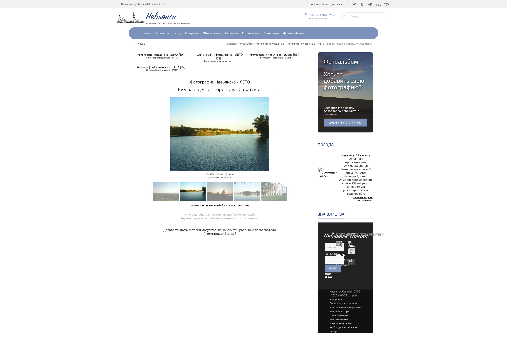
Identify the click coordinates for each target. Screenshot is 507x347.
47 (215, 205)
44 (207, 205)
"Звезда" (340, 254)
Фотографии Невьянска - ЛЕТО (220, 54)
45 (210, 205)
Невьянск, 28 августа (356, 155)
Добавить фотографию (345, 122)
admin (231, 174)
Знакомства (331, 214)
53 (232, 205)
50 (224, 205)
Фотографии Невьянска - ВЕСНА (158, 67)
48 (217, 205)
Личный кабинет (320, 15)
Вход (230, 233)
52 (229, 205)
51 (227, 205)
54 (234, 205)
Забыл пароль (328, 275)
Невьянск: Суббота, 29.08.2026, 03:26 (143, 4)
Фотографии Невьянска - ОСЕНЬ (271, 54)
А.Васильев (342, 265)
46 (212, 205)
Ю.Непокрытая (343, 259)
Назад (141, 43)
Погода (326, 144)
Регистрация (214, 233)
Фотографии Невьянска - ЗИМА (157, 54)
